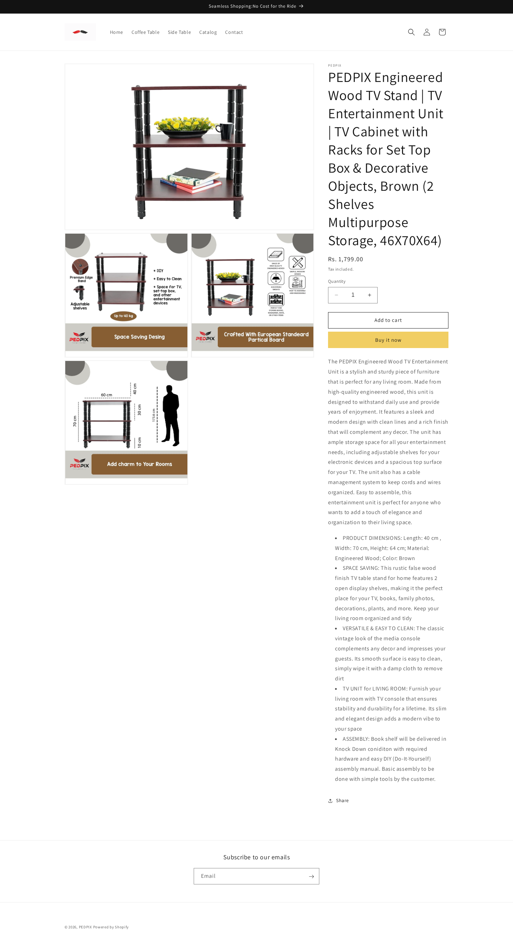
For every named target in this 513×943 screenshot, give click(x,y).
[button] (411, 32)
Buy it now (388, 340)
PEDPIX (85, 927)
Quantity (336, 281)
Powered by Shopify (111, 927)
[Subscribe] (311, 876)
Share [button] (342, 800)
